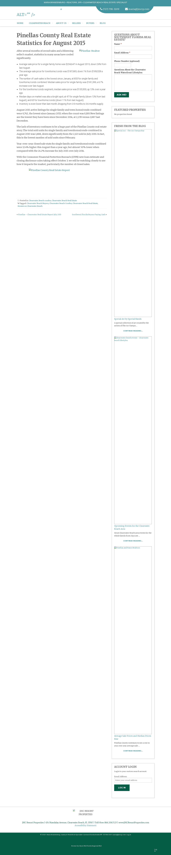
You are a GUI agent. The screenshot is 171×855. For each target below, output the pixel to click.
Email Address (122, 53)
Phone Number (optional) (127, 61)
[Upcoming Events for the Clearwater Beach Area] (133, 430)
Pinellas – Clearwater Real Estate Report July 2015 (39, 214)
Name (118, 44)
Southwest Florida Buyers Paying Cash (88, 214)
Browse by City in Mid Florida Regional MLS (86, 846)
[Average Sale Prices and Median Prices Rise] (133, 640)
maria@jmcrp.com (138, 9)
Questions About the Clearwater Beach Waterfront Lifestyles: (130, 71)
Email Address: (120, 776)
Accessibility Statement (85, 825)
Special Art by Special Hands (127, 319)
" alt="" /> (39, 12)
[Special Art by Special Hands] (133, 223)
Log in (129, 835)
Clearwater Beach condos (40, 200)
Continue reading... (133, 331)
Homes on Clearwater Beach (30, 206)
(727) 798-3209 (111, 9)
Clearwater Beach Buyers (38, 203)
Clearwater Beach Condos (60, 203)
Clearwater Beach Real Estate (64, 200)
